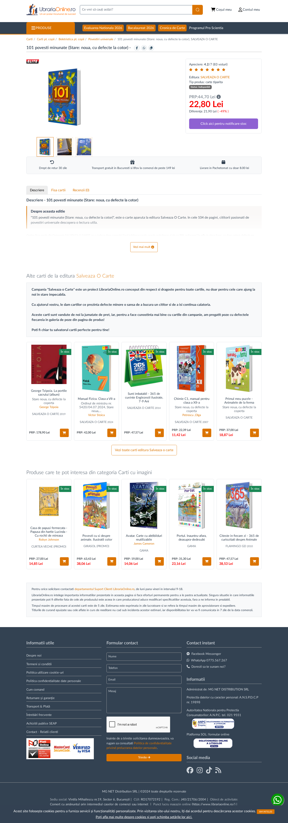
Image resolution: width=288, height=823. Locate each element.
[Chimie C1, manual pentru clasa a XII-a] (191, 368)
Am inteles (265, 811)
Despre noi (34, 655)
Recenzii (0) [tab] (81, 190)
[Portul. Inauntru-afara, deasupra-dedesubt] (191, 505)
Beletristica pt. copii (71, 39)
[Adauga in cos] (64, 433)
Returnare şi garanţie (40, 698)
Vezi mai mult (141, 247)
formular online (218, 734)
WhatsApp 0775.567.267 (209, 660)
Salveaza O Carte (95, 276)
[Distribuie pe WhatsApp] (144, 48)
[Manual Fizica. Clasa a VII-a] (96, 368)
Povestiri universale (100, 39)
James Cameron (144, 543)
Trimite (143, 757)
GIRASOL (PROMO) (96, 546)
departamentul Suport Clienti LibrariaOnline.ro (105, 589)
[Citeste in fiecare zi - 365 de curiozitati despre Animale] (239, 505)
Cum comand (35, 689)
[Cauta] (197, 10)
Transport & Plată (38, 706)
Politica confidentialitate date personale (53, 681)
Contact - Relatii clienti (42, 732)
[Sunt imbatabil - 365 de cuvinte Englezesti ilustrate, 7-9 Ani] (144, 366)
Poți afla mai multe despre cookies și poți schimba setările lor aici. (144, 817)
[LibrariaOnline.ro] (51, 10)
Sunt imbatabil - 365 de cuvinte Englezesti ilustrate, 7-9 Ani (144, 397)
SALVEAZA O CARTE (215, 77)
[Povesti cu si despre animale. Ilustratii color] (96, 505)
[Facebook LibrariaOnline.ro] (190, 771)
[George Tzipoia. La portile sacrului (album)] (49, 364)
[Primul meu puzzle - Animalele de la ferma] (239, 368)
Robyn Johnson (49, 539)
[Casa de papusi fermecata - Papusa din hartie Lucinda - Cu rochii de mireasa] (49, 501)
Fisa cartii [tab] (58, 190)
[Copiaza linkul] (151, 48)
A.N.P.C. (215, 715)
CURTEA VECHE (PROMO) (48, 546)
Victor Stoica (96, 415)
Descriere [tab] (37, 190)
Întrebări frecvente (39, 715)
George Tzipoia (48, 407)
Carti (29, 39)
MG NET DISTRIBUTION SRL (228, 689)
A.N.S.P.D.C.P (248, 697)
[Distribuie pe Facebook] (137, 48)
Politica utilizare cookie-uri (45, 672)
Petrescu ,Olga (191, 415)
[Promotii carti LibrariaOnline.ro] (200, 771)
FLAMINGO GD (236, 546)
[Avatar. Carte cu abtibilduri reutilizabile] (144, 505)
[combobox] (135, 10)
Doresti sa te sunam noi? (208, 666)
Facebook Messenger (206, 653)
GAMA (144, 550)
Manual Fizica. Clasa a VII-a (96, 398)
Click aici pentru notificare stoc (224, 123)
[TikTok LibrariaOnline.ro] (209, 771)
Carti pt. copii (45, 39)
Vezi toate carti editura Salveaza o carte (144, 450)
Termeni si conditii (39, 664)
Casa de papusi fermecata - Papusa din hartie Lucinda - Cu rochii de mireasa (48, 532)
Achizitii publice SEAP (41, 723)
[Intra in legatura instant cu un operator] (277, 800)
